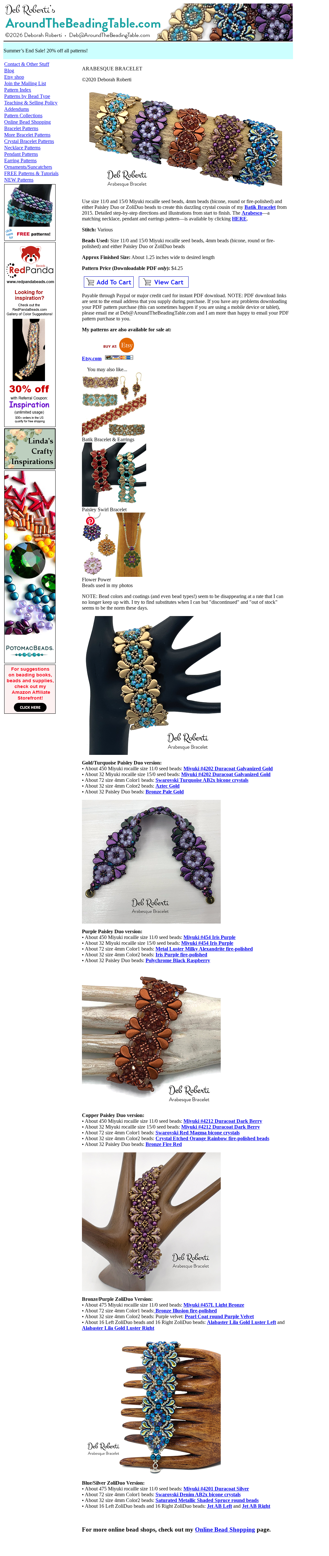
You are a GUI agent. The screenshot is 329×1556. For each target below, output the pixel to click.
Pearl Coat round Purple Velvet (219, 1316)
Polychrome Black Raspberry (178, 960)
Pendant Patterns (21, 154)
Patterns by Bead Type (27, 96)
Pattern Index (17, 90)
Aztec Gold (168, 786)
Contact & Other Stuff (26, 64)
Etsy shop (14, 77)
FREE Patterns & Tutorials (31, 173)
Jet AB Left (219, 1506)
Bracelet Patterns (21, 128)
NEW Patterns (18, 180)
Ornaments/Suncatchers (28, 167)
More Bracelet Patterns (27, 135)
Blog (9, 70)
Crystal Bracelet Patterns (29, 141)
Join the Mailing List (25, 83)
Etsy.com (92, 358)
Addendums (16, 109)
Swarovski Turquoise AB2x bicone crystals (202, 780)
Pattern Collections (23, 115)
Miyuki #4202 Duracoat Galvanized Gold (228, 768)
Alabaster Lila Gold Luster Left (241, 1322)
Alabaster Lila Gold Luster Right (118, 1328)
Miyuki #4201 (216, 1488)
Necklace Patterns (22, 147)
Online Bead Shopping (27, 122)
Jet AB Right (256, 1506)
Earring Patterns (20, 160)
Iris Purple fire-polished (181, 954)
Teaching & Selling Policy (31, 102)
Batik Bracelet (260, 207)
